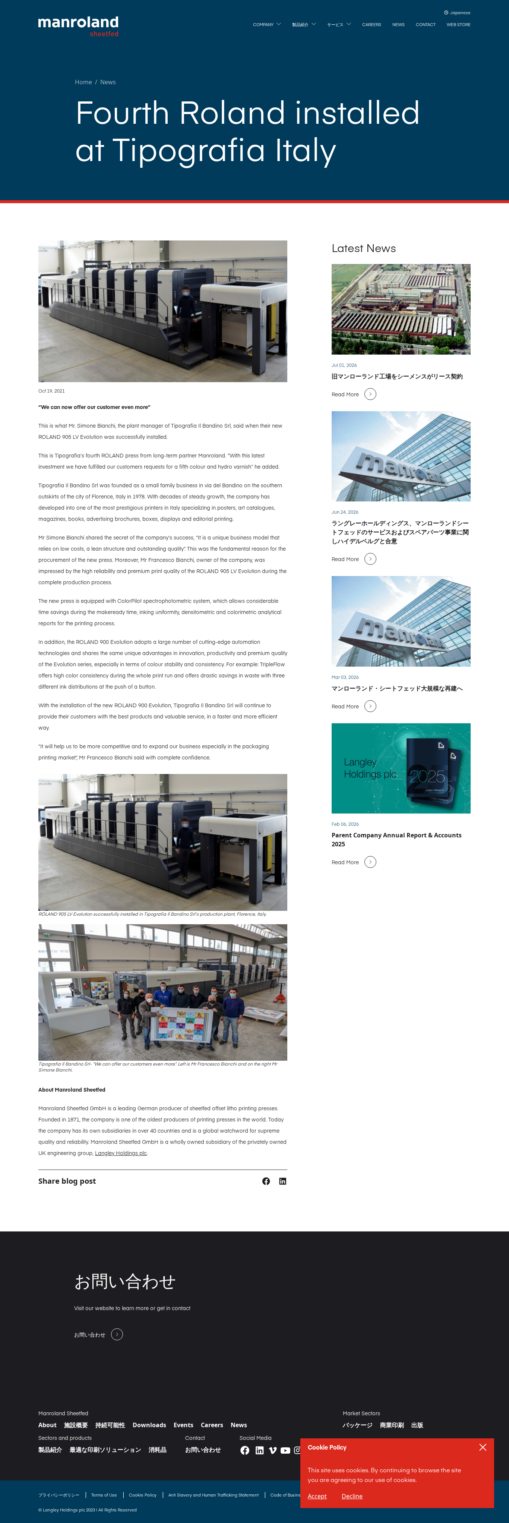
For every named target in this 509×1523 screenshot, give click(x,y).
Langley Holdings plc (121, 1153)
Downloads (149, 1425)
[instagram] (297, 1450)
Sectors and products (65, 1437)
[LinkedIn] (259, 1450)
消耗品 (158, 1449)
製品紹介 (50, 1449)
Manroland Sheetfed (63, 1413)
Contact (195, 1437)
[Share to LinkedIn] (282, 1181)
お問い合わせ (203, 1449)
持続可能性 (110, 1425)
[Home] (78, 26)
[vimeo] (273, 1450)
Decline (352, 1496)
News (108, 82)
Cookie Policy (143, 1495)
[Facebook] (245, 1450)
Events (183, 1425)
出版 (417, 1425)
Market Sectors (361, 1413)
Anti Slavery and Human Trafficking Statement (214, 1495)
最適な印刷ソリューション (105, 1449)
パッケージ (358, 1425)
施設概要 (76, 1425)
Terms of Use (104, 1495)
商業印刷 (392, 1425)
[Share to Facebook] (267, 1181)
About (47, 1425)
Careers (212, 1425)
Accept (317, 1496)
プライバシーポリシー (59, 1495)
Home (83, 82)
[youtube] (285, 1450)
